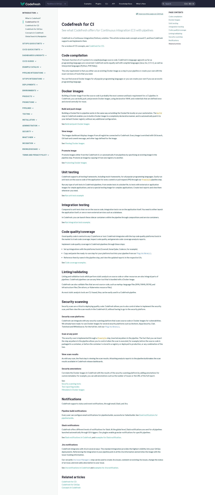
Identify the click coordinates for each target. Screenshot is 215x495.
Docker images (174, 20)
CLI (106, 4)
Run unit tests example (74, 195)
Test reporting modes (70, 387)
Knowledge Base (125, 4)
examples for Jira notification (106, 468)
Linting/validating (175, 33)
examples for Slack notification (108, 437)
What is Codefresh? (33, 18)
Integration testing (176, 27)
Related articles (175, 44)
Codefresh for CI (32, 22)
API (113, 4)
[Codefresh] (30, 3)
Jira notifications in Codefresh (77, 468)
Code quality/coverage (177, 30)
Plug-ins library (143, 253)
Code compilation (175, 16)
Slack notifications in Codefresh (78, 437)
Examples (88, 4)
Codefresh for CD (32, 25)
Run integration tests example (77, 222)
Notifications (174, 40)
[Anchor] (89, 55)
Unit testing (173, 23)
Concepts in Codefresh (34, 33)
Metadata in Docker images (73, 390)
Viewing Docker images (74, 143)
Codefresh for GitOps (33, 29)
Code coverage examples (75, 262)
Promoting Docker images (76, 163)
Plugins (98, 4)
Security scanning (176, 37)
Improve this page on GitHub (150, 14)
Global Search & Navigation (35, 36)
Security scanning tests (71, 384)
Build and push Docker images (77, 124)
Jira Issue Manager (81, 460)
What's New (141, 4)
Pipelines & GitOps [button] (54, 4)
